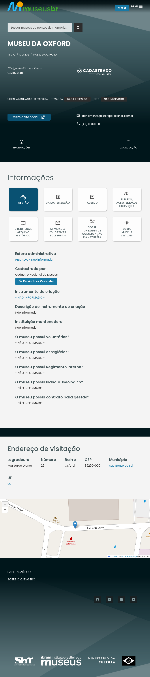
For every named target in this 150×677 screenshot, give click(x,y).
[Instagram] (121, 599)
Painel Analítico (19, 572)
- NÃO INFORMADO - (77, 99)
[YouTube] (133, 599)
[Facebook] (97, 599)
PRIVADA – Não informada (33, 259)
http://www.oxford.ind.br (29, 117)
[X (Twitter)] (109, 599)
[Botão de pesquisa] (78, 27)
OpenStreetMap (129, 556)
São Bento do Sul (121, 465)
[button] (75, 525)
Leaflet (113, 556)
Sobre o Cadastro (21, 580)
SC (9, 484)
